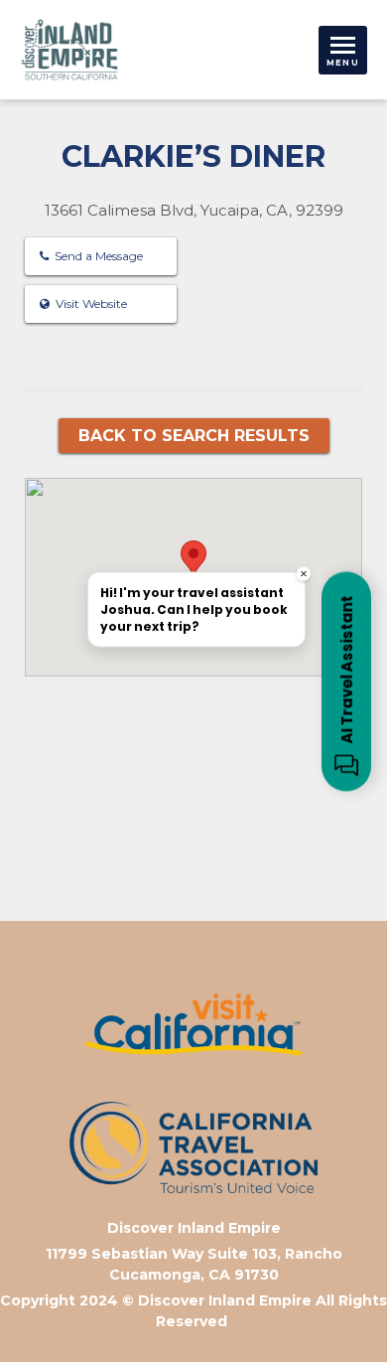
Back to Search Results (194, 435)
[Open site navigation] (343, 50)
